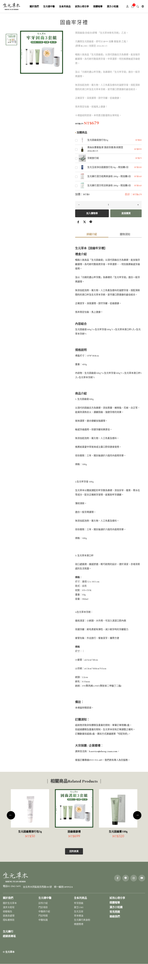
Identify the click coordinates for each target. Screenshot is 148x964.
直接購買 (126, 213)
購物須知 (125, 234)
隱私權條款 (8, 920)
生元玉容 (78, 911)
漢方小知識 (116, 907)
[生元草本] (11, 6)
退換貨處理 (8, 916)
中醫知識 (43, 920)
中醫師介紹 (44, 911)
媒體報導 (115, 903)
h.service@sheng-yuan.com (103, 751)
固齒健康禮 (74, 832)
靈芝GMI (79, 907)
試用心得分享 (117, 898)
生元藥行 (8, 932)
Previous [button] (11, 815)
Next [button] (137, 815)
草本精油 (78, 916)
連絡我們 (115, 917)
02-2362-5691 (14, 886)
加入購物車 (92, 213)
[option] (41, 52)
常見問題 (115, 912)
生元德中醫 (44, 898)
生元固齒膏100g (118, 832)
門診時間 (43, 916)
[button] (132, 6)
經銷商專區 (9, 936)
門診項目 (43, 907)
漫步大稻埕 (8, 907)
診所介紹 (43, 903)
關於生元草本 (10, 903)
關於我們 (8, 898)
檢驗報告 (7, 911)
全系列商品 (80, 898)
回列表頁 (74, 851)
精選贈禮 (78, 924)
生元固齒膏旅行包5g (30, 832)
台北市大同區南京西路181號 (37, 887)
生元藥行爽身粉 (82, 920)
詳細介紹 (92, 234)
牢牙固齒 (78, 903)
